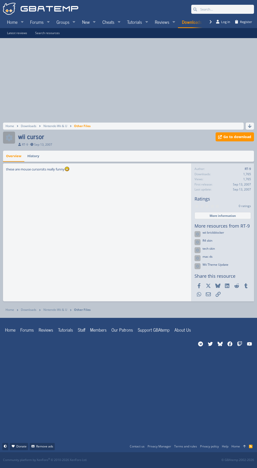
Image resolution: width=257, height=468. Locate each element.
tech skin (209, 248)
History (33, 156)
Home (10, 329)
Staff (81, 329)
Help (225, 446)
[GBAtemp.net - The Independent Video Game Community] (40, 9)
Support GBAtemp (154, 329)
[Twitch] (155, 460)
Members (98, 329)
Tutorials (65, 329)
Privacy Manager (159, 446)
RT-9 (25, 144)
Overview (13, 156)
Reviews (46, 329)
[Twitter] (166, 460)
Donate (21, 446)
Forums (27, 329)
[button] (22, 22)
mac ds (208, 256)
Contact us (137, 446)
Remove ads (44, 446)
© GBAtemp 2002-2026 (237, 460)
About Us (182, 329)
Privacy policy (209, 446)
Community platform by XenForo (45, 460)
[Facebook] (133, 460)
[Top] (244, 446)
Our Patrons (122, 329)
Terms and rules (185, 446)
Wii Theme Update (215, 264)
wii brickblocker (213, 232)
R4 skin (207, 240)
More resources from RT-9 (222, 226)
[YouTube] (177, 460)
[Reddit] (144, 460)
